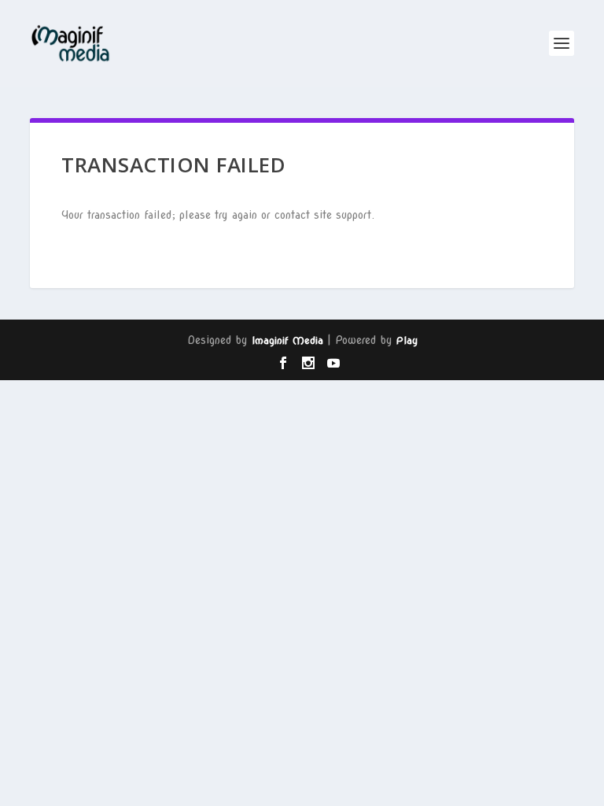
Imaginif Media (287, 340)
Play (407, 340)
